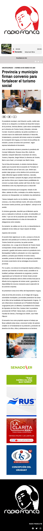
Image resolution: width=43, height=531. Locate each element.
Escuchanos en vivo (21, 58)
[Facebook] (35, 61)
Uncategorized (7, 67)
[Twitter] (38, 61)
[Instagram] (41, 61)
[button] (4, 117)
